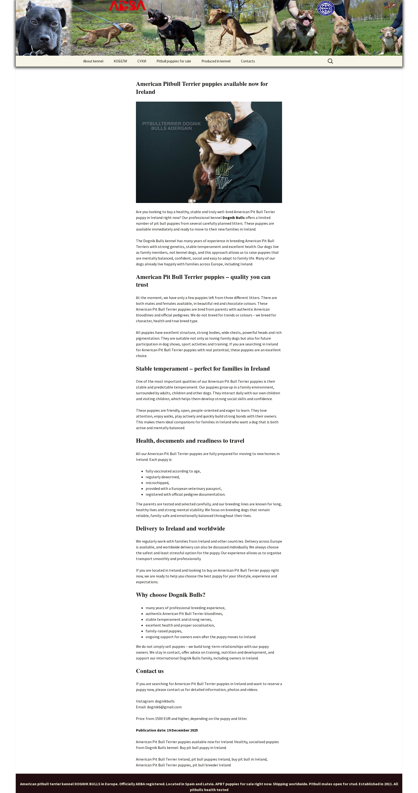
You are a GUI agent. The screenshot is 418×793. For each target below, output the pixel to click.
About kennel (93, 61)
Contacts (248, 61)
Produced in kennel (216, 61)
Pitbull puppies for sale (174, 61)
